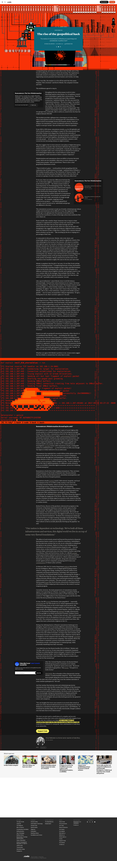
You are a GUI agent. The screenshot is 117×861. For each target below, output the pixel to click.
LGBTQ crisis (20, 845)
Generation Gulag (21, 849)
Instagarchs (19, 851)
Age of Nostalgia (20, 833)
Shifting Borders (20, 831)
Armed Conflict (34, 821)
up (55, 447)
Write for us (62, 835)
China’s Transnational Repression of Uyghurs (22, 842)
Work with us (62, 833)
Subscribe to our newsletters (77, 822)
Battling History (20, 835)
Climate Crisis (34, 825)
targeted (51, 480)
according (77, 636)
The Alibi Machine (49, 821)
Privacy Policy (41, 856)
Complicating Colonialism (23, 829)
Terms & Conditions (34, 856)
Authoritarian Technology (37, 823)
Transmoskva (20, 847)
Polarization (33, 831)
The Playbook (20, 825)
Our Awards (62, 831)
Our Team (61, 825)
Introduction (43, 747)
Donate (112, 2)
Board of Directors (63, 827)
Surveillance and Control (36, 835)
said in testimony (46, 461)
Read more (33, 105)
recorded (47, 446)
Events (60, 839)
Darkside (61, 611)
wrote (66, 668)
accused (74, 553)
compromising (65, 436)
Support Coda (42, 731)
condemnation (40, 562)
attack (38, 574)
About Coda (62, 821)
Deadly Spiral (48, 823)
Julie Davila (48, 673)
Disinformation (58, 30)
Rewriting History (35, 833)
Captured (19, 823)
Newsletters (104, 2)
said (78, 617)
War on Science (20, 827)
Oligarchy (33, 829)
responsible (39, 603)
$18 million (57, 494)
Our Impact (61, 829)
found (47, 582)
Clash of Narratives (21, 840)
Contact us (61, 844)
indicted (66, 566)
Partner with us (62, 837)
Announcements (63, 823)
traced (38, 611)
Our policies (62, 842)
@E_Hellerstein (50, 740)
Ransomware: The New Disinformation (22, 837)
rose (66, 129)
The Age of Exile (20, 821)
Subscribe (38, 673)
